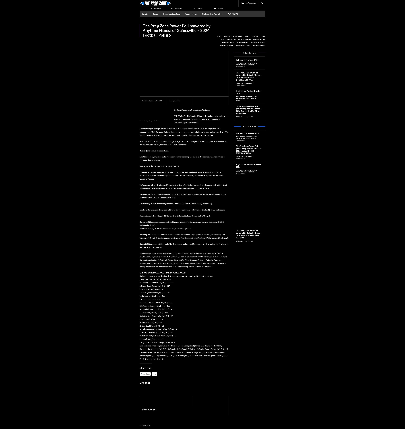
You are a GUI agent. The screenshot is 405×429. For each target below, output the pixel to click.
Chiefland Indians (259, 39)
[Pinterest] (207, 101)
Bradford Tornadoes (228, 39)
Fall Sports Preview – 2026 (247, 60)
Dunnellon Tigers (242, 42)
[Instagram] (172, 9)
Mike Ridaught (149, 409)
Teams (263, 36)
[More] (217, 101)
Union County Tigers (243, 45)
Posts (219, 36)
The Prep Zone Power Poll (233, 36)
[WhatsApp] (212, 101)
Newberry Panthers (226, 45)
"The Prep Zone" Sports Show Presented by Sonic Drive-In (246, 64)
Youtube (220, 8)
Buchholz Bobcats (244, 39)
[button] (261, 3)
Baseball (239, 117)
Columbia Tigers (228, 42)
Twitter (199, 8)
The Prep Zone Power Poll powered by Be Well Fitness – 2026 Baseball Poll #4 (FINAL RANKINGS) (248, 110)
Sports (247, 36)
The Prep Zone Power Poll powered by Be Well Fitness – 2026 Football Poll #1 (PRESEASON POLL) (248, 76)
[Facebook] (151, 9)
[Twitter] (194, 9)
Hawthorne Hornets (258, 42)
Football (255, 36)
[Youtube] (215, 9)
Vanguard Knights (259, 45)
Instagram (178, 8)
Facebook (157, 8)
